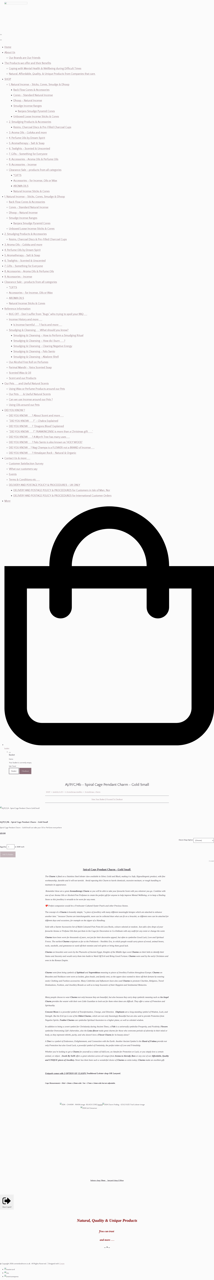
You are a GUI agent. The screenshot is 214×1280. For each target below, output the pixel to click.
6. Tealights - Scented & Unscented (29, 148)
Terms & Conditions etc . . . (24, 479)
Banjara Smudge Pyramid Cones (36, 111)
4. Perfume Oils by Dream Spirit (27, 137)
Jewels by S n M (58, 792)
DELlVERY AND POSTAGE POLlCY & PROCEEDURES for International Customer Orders (62, 495)
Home (7, 47)
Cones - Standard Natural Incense (33, 95)
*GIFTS (17, 175)
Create (61, 1263)
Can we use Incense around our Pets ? (31, 399)
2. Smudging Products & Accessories (30, 121)
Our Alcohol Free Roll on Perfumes (28, 362)
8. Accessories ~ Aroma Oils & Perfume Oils (33, 159)
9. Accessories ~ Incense (23, 164)
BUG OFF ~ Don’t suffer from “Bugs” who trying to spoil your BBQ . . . (48, 314)
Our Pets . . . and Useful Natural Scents (26, 383)
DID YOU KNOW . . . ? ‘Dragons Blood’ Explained (36, 426)
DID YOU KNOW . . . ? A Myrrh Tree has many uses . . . (39, 436)
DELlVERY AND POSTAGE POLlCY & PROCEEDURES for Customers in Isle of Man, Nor (61, 490)
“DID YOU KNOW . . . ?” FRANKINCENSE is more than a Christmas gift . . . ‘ (51, 431)
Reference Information (17, 308)
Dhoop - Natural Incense (27, 100)
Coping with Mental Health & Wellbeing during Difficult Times (45, 68)
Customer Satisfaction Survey (26, 463)
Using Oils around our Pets (24, 404)
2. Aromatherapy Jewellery (73, 792)
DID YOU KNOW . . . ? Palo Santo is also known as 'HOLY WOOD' (46, 442)
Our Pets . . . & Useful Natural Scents (30, 394)
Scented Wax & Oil (20, 372)
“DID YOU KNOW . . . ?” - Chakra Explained (33, 420)
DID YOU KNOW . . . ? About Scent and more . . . (36, 415)
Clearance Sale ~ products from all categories (35, 170)
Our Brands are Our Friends (24, 57)
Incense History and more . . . (25, 319)
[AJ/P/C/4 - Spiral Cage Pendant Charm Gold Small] (3, 815)
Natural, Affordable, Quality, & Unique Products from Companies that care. (52, 73)
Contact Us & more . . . (17, 458)
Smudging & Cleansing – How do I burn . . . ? (39, 340)
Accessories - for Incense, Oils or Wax (35, 180)
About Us (9, 52)
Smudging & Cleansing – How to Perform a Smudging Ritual (48, 335)
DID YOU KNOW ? (14, 410)
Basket (13, 771)
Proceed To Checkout (114, 799)
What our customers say (23, 469)
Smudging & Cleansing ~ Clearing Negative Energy (42, 346)
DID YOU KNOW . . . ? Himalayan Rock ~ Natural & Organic (42, 453)
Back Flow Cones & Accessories (31, 89)
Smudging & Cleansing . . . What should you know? (38, 330)
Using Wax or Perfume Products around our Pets (37, 388)
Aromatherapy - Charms (92, 792)
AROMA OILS (20, 186)
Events (13, 474)
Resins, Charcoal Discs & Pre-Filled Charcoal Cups (42, 127)
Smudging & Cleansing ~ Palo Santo (34, 351)
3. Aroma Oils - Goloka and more (28, 132)
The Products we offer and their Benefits (27, 63)
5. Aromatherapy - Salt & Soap (26, 143)
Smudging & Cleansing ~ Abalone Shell (36, 356)
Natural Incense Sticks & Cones (31, 191)
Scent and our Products (22, 378)
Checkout (25, 771)
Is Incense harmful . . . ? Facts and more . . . (37, 324)
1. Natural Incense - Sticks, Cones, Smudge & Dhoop (39, 84)
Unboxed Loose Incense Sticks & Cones (36, 116)
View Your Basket (98, 799)
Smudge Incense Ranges (27, 105)
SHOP (7, 79)
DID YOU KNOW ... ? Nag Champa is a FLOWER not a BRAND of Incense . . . (51, 447)
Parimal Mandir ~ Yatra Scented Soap (30, 367)
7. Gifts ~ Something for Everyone (28, 154)
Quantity (3, 847)
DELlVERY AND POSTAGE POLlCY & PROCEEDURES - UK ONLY (44, 485)
